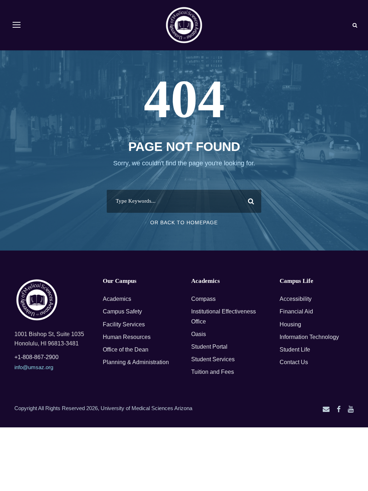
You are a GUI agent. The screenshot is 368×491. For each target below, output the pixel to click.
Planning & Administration (136, 362)
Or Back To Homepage (184, 222)
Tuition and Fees (212, 372)
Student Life (295, 350)
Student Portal (209, 347)
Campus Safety (122, 311)
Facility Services (124, 324)
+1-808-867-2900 (36, 357)
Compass (203, 299)
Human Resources (127, 337)
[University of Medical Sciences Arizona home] (36, 299)
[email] (326, 409)
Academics (117, 299)
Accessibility (296, 299)
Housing (290, 324)
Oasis (198, 334)
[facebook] (339, 409)
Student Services (213, 359)
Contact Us (294, 362)
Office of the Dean (125, 350)
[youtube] (351, 409)
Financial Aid (296, 311)
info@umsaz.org (33, 367)
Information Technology (309, 337)
